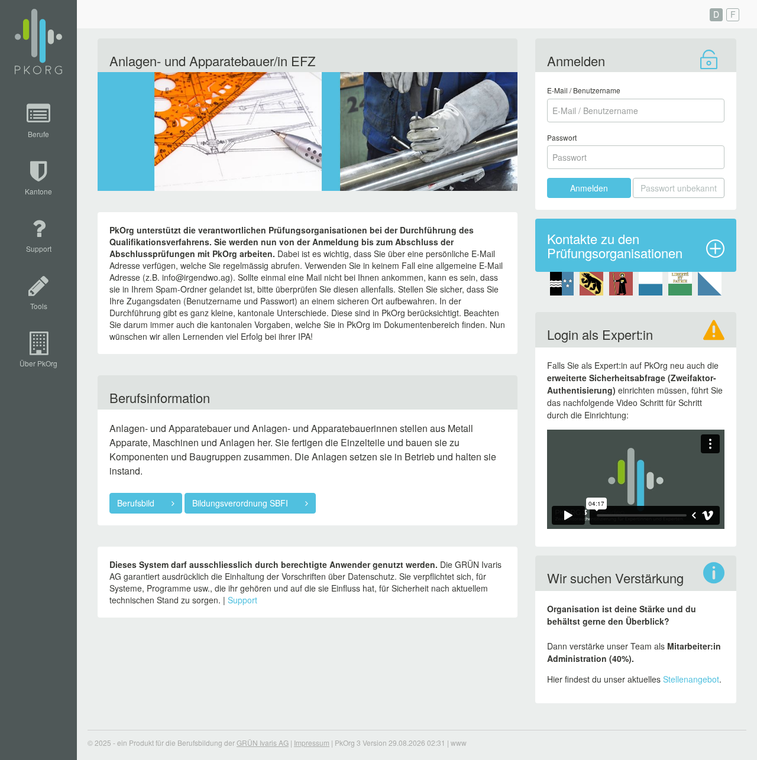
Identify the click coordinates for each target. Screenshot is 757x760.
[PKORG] (38, 42)
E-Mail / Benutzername (583, 90)
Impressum (311, 743)
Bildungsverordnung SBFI (241, 503)
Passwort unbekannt (678, 188)
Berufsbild (137, 503)
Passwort (562, 137)
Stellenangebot (691, 679)
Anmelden (589, 188)
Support (242, 600)
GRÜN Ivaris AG (263, 743)
